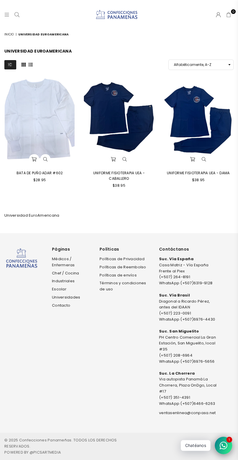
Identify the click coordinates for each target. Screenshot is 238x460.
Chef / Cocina (65, 273)
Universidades (66, 297)
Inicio (9, 34)
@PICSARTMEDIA (45, 452)
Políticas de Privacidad (122, 259)
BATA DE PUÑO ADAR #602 (40, 172)
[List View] (31, 64)
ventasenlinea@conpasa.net (187, 413)
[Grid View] (24, 64)
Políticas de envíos (118, 275)
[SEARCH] (17, 14)
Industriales (63, 281)
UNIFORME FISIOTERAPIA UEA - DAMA (198, 172)
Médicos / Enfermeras (63, 262)
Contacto (61, 305)
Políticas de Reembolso (123, 267)
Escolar (59, 289)
